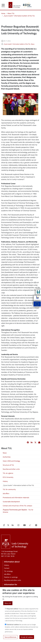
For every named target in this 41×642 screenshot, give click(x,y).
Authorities (6, 457)
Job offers (6, 493)
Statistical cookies (13, 624)
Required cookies (12, 608)
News (32, 44)
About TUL (11, 13)
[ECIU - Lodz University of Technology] (27, 5)
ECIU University (8, 477)
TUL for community (9, 489)
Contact (6, 568)
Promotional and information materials (16, 497)
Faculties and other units (11, 469)
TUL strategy (8, 571)
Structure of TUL (8, 465)
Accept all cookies (27, 637)
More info (8, 603)
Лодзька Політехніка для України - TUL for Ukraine (18, 510)
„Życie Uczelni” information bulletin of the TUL (19, 16)
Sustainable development (11, 501)
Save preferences (10, 637)
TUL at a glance (8, 473)
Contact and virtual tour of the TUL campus (17, 505)
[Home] (15, 5)
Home (3, 13)
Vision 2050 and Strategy (11, 461)
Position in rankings (11, 577)
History (5, 481)
